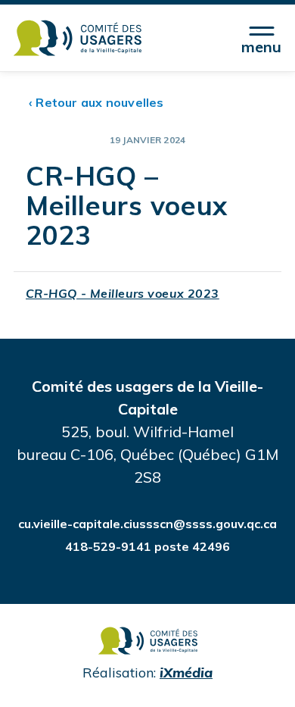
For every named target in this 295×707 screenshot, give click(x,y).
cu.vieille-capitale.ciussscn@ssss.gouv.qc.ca (147, 523)
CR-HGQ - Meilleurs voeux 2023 (122, 293)
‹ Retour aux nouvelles (96, 102)
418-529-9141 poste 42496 (147, 546)
